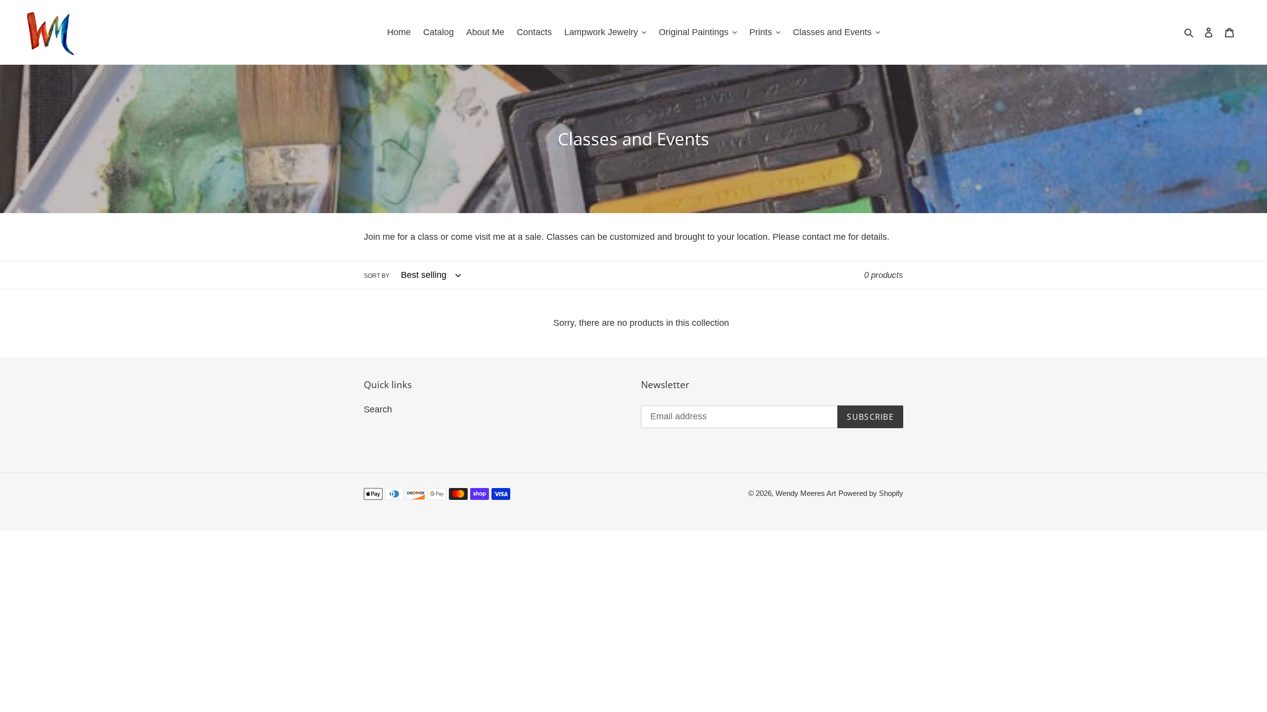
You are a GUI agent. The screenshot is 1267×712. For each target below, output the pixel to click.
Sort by (377, 275)
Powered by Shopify (870, 493)
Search (378, 409)
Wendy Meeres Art (806, 493)
